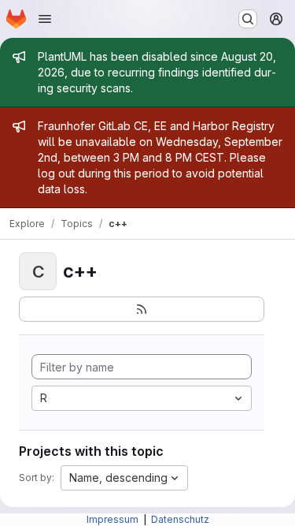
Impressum (114, 519)
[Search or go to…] (247, 18)
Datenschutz (180, 519)
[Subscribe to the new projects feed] (141, 309)
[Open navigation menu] (44, 19)
